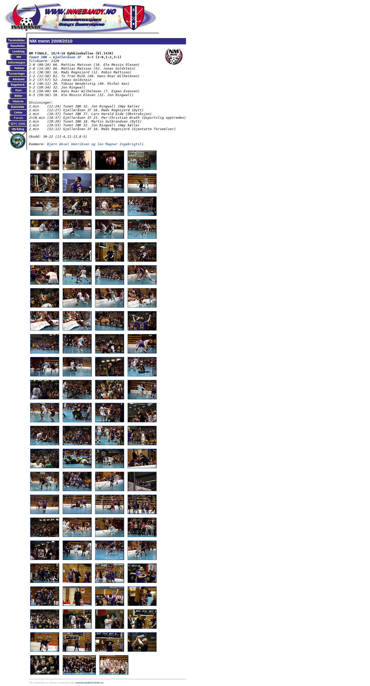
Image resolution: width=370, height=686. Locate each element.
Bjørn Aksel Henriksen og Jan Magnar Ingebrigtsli (95, 144)
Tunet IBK (38, 57)
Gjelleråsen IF (67, 57)
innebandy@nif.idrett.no (89, 682)
